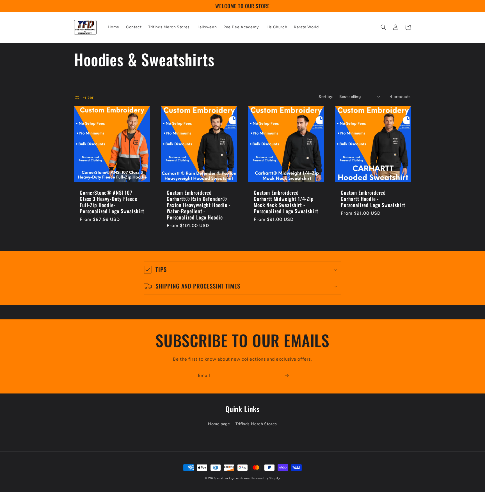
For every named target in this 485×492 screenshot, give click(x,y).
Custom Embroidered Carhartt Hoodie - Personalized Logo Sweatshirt (373, 198)
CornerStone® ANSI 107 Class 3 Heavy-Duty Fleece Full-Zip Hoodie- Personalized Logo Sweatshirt (112, 201)
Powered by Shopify (265, 478)
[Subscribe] (286, 375)
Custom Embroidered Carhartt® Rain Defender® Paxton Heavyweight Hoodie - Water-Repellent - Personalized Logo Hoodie (199, 204)
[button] (383, 27)
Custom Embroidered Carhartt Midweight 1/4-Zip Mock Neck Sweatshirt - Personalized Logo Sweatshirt (286, 201)
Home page (219, 424)
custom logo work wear (234, 478)
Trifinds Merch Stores (256, 424)
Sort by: (326, 96)
